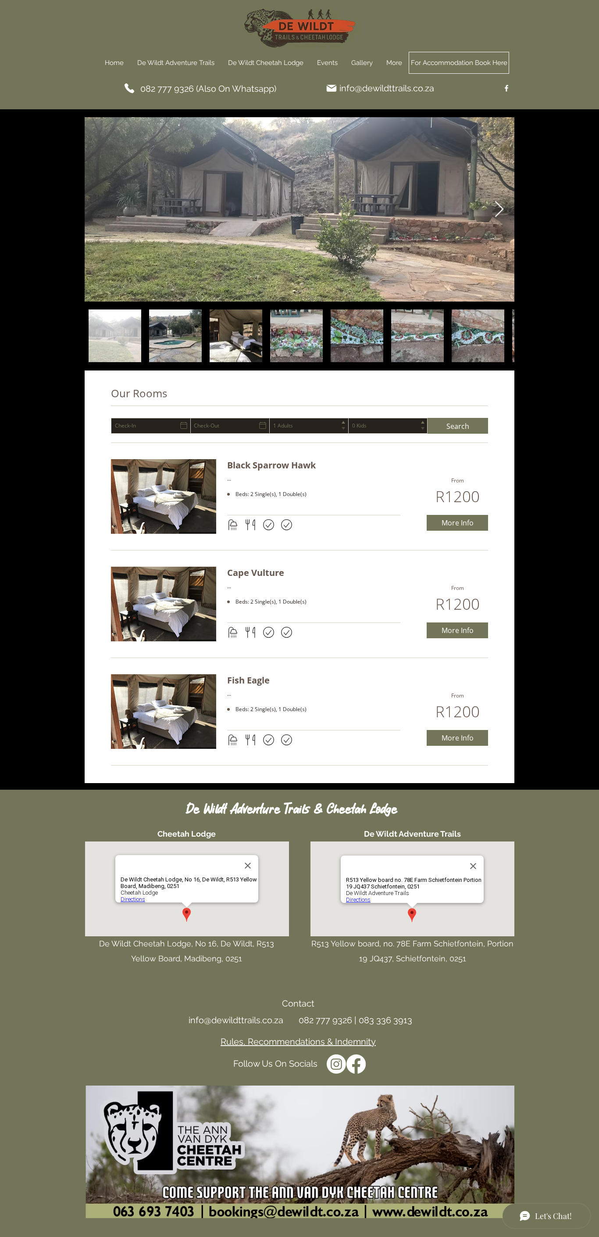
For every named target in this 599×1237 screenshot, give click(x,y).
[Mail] (331, 88)
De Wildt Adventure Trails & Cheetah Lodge (292, 809)
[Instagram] (336, 1064)
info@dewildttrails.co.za (386, 88)
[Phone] (129, 88)
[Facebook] (506, 88)
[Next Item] (499, 209)
